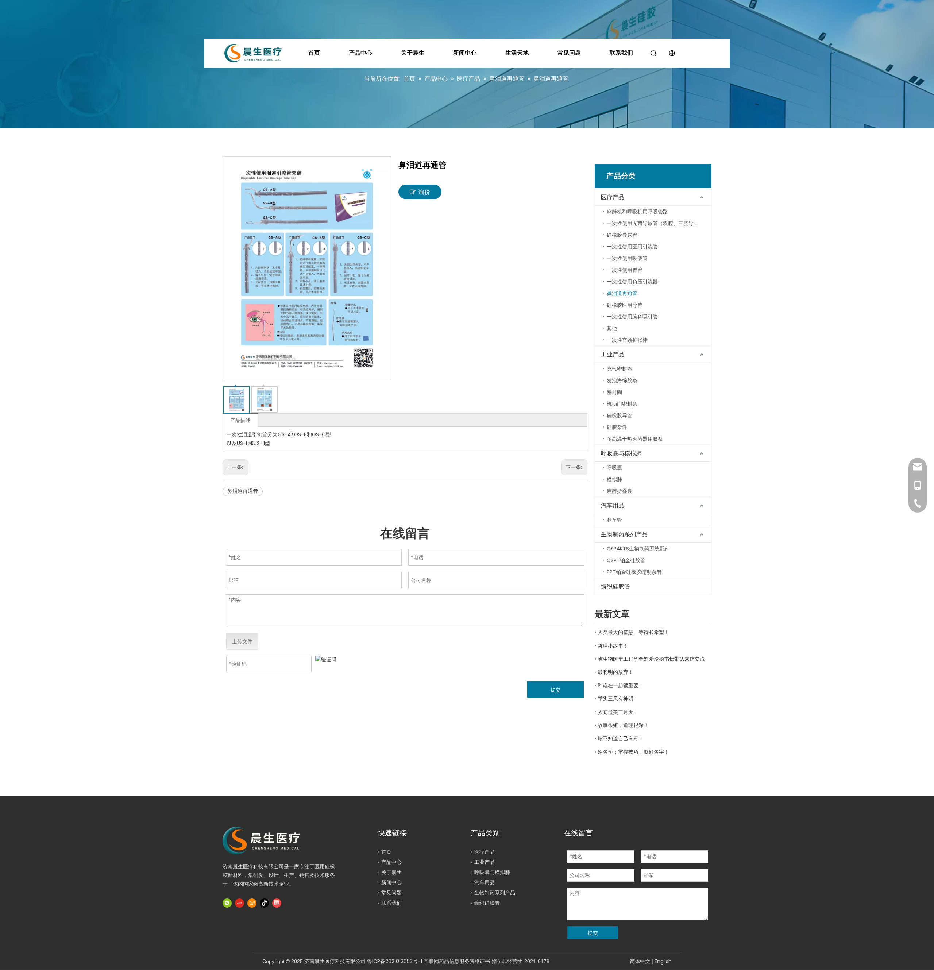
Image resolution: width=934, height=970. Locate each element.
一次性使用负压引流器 (632, 281)
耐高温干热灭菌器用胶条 (635, 439)
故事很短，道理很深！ (623, 725)
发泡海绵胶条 (622, 380)
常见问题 (569, 53)
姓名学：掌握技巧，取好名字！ (633, 751)
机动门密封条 (622, 403)
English (663, 961)
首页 (314, 53)
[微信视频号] (251, 903)
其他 (612, 328)
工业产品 (612, 354)
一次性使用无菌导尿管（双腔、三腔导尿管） (658, 223)
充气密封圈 (619, 368)
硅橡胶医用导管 (624, 305)
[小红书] (239, 903)
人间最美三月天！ (618, 712)
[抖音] (264, 903)
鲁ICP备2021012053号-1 (394, 961)
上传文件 (242, 641)
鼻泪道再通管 (242, 491)
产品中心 (360, 53)
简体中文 (640, 961)
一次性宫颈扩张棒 (627, 340)
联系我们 (621, 53)
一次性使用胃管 (624, 270)
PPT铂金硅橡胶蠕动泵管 (634, 572)
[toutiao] (276, 903)
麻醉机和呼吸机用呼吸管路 (637, 211)
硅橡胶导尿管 (622, 235)
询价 (424, 192)
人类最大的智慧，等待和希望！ (633, 632)
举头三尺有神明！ (618, 698)
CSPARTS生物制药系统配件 (638, 548)
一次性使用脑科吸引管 (632, 316)
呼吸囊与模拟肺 (621, 453)
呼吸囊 (614, 467)
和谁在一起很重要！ (621, 685)
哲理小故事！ (613, 645)
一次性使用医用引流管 (632, 246)
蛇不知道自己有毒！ (621, 738)
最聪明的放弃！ (615, 672)
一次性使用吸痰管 (627, 258)
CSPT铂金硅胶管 (626, 560)
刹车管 (614, 519)
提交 (556, 689)
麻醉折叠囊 (619, 491)
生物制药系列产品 (624, 534)
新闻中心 (464, 53)
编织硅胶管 (615, 586)
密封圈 (614, 392)
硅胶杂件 (617, 427)
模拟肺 (614, 479)
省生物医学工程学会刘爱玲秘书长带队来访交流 (651, 658)
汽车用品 (612, 505)
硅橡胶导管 (619, 415)
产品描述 (240, 420)
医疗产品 (612, 197)
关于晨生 (412, 53)
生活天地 (517, 53)
